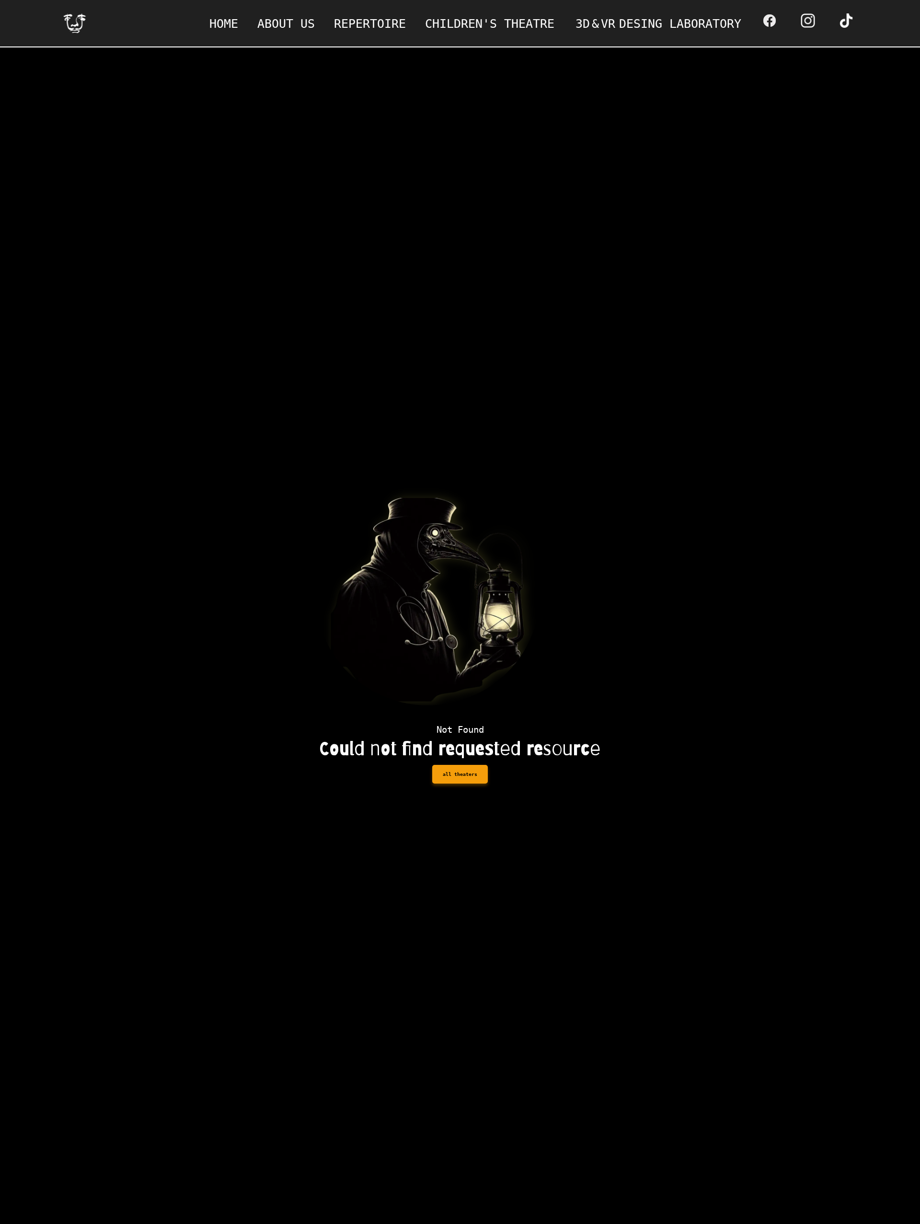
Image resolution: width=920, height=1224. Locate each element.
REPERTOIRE (370, 24)
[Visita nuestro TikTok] (848, 20)
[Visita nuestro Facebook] (772, 20)
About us (286, 24)
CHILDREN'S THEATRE (489, 24)
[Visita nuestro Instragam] (810, 20)
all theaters (460, 774)
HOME (223, 24)
